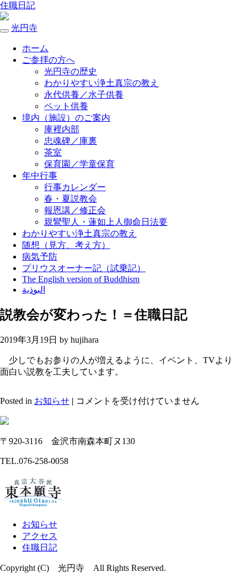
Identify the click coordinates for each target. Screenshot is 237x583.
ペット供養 (66, 106)
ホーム (35, 48)
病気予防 (39, 256)
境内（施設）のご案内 (66, 117)
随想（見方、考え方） (66, 245)
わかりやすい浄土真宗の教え (101, 83)
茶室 (53, 152)
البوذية (33, 289)
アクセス (39, 536)
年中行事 (39, 175)
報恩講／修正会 (75, 210)
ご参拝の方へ (48, 59)
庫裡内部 (61, 129)
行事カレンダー (75, 187)
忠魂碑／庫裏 (70, 140)
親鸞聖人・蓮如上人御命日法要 (106, 221)
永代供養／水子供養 (83, 94)
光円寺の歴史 (70, 71)
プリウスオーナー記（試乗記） (84, 268)
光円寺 (24, 28)
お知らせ (51, 401)
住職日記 (17, 5)
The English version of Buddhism (80, 279)
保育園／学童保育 (79, 164)
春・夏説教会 (70, 198)
